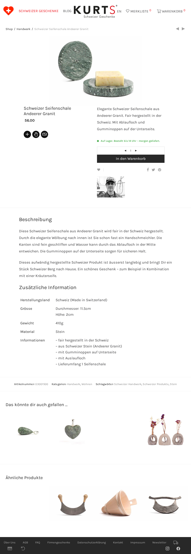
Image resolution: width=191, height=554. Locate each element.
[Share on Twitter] (153, 170)
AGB (25, 542)
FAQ (37, 542)
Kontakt (118, 542)
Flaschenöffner (26, 512)
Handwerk (23, 29)
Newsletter (159, 542)
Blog (67, 11)
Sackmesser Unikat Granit (116, 433)
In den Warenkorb (131, 158)
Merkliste (140, 10)
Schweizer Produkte (156, 384)
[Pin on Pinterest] (160, 170)
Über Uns (9, 542)
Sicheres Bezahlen (11, 548)
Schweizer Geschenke (39, 11)
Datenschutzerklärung (91, 542)
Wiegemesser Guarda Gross (71, 506)
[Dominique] (114, 194)
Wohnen (87, 384)
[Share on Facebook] (148, 170)
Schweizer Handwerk (127, 384)
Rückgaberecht (25, 548)
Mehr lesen (36, 429)
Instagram (169, 548)
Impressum (137, 542)
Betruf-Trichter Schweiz (112, 506)
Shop (9, 29)
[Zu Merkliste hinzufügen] (100, 169)
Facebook (180, 548)
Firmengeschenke (58, 542)
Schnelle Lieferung (177, 542)
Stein (173, 384)
